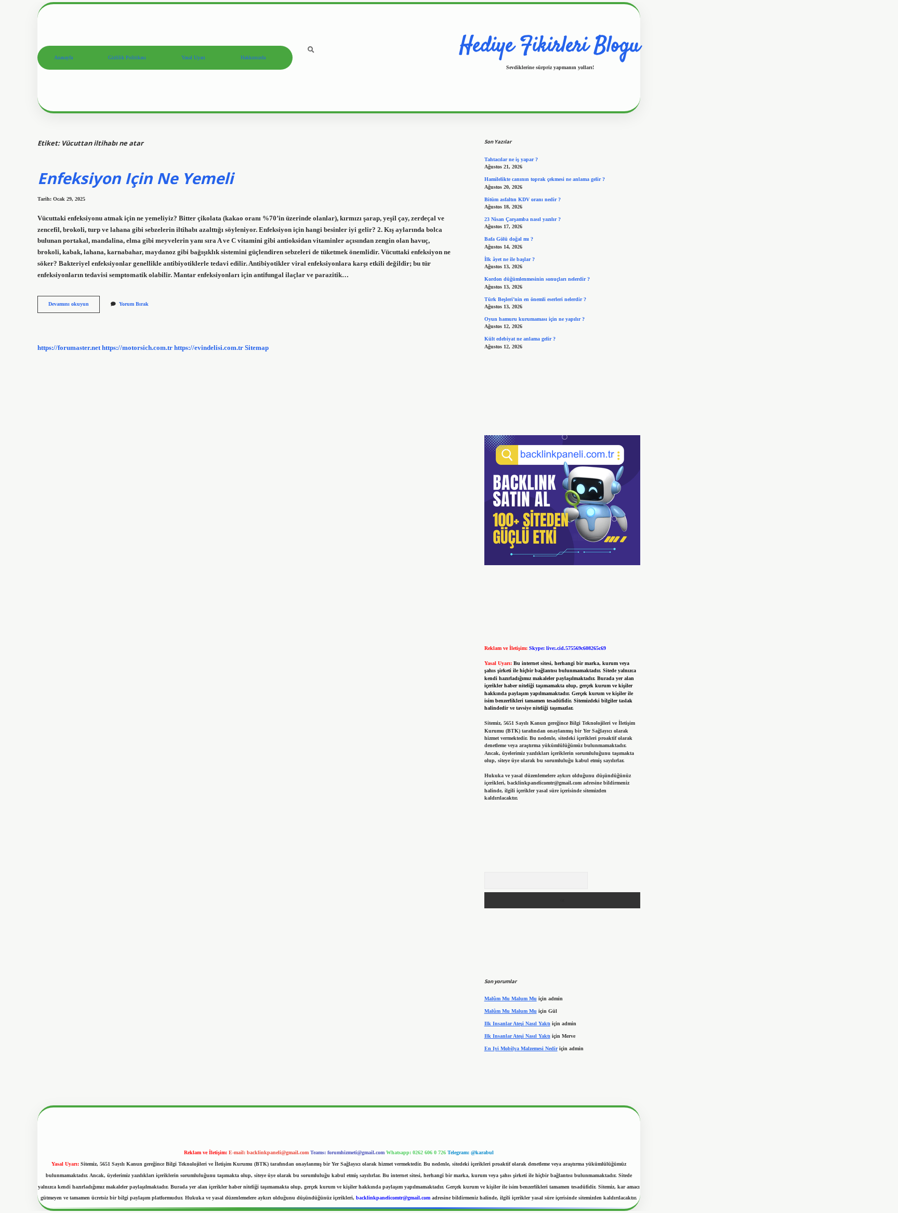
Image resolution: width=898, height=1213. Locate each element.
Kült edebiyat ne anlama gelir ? (520, 339)
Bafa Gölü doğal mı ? (508, 239)
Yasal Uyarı (193, 57)
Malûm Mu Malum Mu (510, 998)
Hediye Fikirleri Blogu (549, 46)
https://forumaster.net (68, 347)
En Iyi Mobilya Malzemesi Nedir (521, 1048)
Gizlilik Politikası (127, 57)
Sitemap (257, 347)
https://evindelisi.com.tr (208, 347)
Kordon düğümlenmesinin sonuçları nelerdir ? (537, 279)
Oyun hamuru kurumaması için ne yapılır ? (534, 319)
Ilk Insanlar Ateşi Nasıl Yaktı (517, 1023)
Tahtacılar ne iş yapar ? (511, 159)
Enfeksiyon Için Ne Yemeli (135, 178)
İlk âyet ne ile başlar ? (509, 259)
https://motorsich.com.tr (137, 347)
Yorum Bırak (134, 304)
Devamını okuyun (74, 306)
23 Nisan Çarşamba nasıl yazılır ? (522, 219)
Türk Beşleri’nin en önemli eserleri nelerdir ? (535, 299)
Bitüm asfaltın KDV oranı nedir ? (522, 199)
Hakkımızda (253, 57)
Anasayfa (63, 57)
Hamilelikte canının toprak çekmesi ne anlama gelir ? (544, 179)
